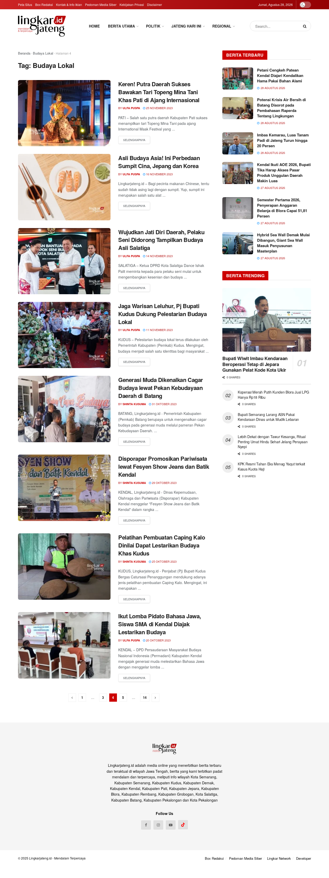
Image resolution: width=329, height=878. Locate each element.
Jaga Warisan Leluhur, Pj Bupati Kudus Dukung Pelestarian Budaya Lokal (162, 314)
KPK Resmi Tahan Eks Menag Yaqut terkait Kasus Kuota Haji (271, 466)
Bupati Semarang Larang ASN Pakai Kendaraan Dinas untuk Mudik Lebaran (268, 417)
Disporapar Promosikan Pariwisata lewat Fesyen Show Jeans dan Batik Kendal (163, 466)
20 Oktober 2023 (158, 640)
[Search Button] (305, 26)
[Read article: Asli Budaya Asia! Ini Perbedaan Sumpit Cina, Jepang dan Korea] (64, 187)
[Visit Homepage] (42, 26)
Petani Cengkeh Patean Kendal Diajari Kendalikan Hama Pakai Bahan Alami (280, 75)
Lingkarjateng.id (40, 858)
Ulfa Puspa (131, 108)
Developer (303, 858)
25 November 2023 (159, 108)
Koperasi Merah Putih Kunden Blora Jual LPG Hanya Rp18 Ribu (273, 394)
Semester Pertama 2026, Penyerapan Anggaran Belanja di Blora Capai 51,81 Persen (282, 208)
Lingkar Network (279, 858)
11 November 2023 (159, 330)
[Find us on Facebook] (146, 825)
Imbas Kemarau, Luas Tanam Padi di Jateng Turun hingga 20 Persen (283, 140)
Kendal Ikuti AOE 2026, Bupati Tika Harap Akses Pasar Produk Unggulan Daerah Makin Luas (284, 173)
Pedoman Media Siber (100, 4)
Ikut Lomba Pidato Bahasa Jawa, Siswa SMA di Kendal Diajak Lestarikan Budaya (159, 624)
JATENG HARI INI (186, 26)
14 (145, 697)
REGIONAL (221, 26)
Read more (134, 140)
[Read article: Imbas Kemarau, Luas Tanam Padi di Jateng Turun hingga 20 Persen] (237, 143)
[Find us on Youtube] (171, 825)
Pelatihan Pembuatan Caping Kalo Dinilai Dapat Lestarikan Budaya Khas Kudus (161, 545)
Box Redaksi (44, 4)
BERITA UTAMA (121, 26)
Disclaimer (154, 4)
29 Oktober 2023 (164, 483)
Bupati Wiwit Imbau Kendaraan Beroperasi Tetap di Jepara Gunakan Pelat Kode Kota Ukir (255, 364)
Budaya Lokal (43, 53)
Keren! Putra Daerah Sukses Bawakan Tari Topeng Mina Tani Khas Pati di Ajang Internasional (158, 92)
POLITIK (153, 26)
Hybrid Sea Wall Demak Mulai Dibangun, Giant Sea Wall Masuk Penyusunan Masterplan (283, 243)
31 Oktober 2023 (164, 404)
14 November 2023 (159, 256)
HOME (94, 26)
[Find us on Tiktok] (183, 824)
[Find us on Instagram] (158, 825)
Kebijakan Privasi (132, 4)
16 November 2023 (159, 174)
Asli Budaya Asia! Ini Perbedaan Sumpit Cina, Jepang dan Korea (159, 162)
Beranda (24, 53)
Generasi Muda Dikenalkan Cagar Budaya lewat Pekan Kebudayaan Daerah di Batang (160, 388)
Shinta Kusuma (134, 404)
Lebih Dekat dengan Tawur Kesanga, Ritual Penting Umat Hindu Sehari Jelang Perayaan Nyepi (273, 441)
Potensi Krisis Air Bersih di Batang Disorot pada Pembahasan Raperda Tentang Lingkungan (281, 108)
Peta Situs (25, 4)
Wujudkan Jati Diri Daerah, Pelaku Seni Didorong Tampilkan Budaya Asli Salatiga (161, 240)
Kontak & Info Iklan (69, 4)
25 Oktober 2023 (164, 561)
